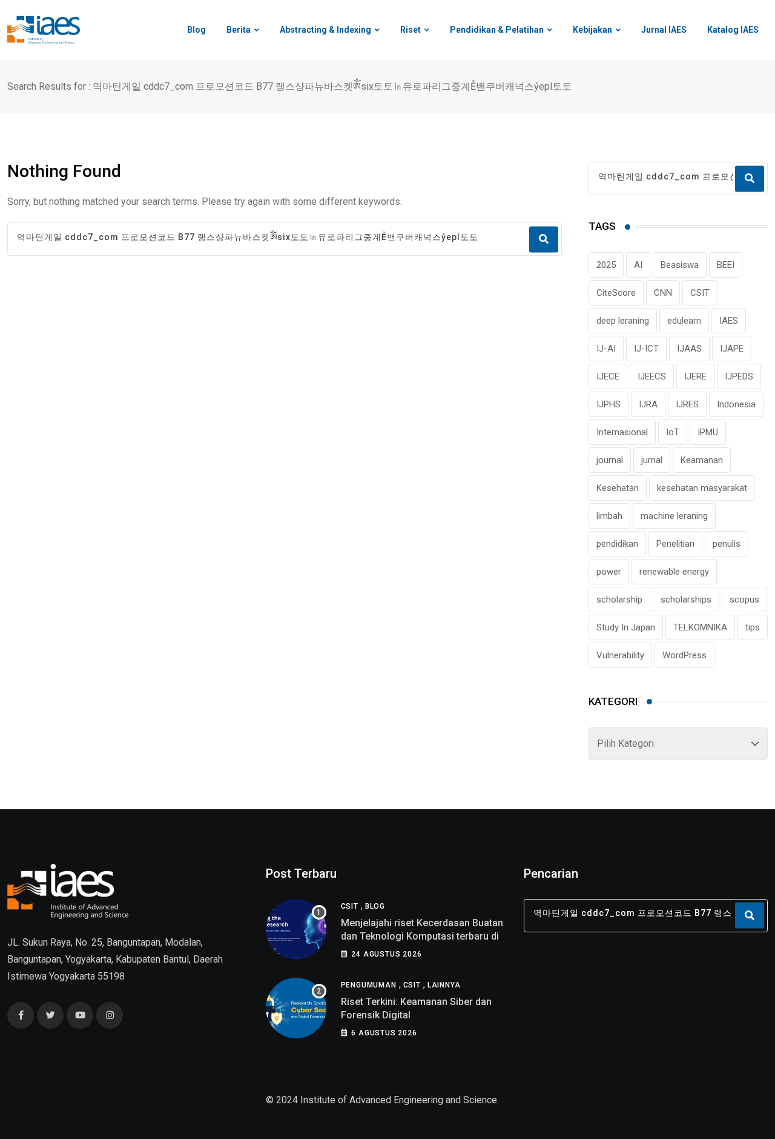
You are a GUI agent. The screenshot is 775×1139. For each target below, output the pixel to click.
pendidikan (617, 543)
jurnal (651, 460)
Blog (196, 30)
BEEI (725, 264)
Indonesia (736, 404)
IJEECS (652, 376)
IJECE (607, 376)
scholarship (619, 599)
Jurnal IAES (664, 30)
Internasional (622, 432)
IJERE (695, 376)
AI (638, 264)
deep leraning (622, 320)
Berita (238, 30)
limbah (609, 515)
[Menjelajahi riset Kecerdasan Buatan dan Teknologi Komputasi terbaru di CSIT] (296, 929)
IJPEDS (739, 376)
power (608, 571)
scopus (744, 599)
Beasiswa (680, 264)
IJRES (687, 404)
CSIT (700, 292)
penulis (726, 543)
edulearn (684, 320)
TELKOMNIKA (700, 627)
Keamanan (702, 460)
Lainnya (444, 985)
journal (609, 460)
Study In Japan (625, 627)
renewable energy (674, 571)
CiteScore (616, 292)
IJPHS (608, 404)
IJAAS (689, 348)
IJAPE (732, 348)
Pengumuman (369, 985)
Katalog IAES (733, 30)
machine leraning (674, 515)
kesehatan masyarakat (702, 488)
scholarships (686, 599)
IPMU (708, 432)
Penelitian (675, 543)
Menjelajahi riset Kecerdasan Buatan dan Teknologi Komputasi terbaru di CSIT (422, 936)
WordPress (684, 655)
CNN (663, 292)
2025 (606, 264)
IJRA (648, 404)
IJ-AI (606, 348)
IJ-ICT (646, 348)
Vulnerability (620, 655)
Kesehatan (617, 488)
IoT (672, 432)
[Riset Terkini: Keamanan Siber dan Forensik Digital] (296, 1008)
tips (752, 627)
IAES (728, 320)
